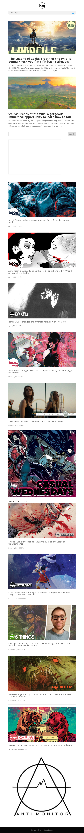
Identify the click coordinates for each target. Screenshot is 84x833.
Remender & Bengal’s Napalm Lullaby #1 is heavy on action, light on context (40, 371)
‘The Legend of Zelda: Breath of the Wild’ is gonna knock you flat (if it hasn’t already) (39, 60)
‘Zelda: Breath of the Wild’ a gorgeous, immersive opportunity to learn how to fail (39, 115)
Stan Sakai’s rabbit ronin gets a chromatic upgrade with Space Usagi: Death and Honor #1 (39, 593)
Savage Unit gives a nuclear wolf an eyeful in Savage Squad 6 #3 (40, 745)
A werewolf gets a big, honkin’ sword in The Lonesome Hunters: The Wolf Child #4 (39, 695)
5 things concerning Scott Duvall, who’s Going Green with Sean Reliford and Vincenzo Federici (39, 644)
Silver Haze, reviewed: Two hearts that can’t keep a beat (36, 421)
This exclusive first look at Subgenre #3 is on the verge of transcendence (36, 542)
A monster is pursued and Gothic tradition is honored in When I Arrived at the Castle (40, 271)
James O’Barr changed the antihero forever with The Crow (37, 321)
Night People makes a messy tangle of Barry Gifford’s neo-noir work (39, 221)
